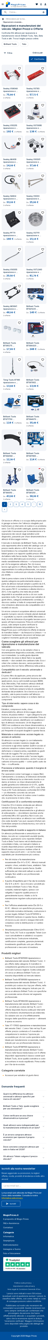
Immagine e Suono (12, 1249)
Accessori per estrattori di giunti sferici (22, 1075)
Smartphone (9, 1240)
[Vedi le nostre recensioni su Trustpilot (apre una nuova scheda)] (17, 1269)
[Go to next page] (4, 509)
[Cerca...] (24, 12)
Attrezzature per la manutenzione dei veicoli (16, 19)
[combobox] (38, 52)
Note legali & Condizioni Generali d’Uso (24, 1289)
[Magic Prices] (17, 4)
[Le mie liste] (37, 4)
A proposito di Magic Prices (16, 1219)
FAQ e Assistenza (11, 1223)
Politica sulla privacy (22, 1283)
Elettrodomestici (10, 1245)
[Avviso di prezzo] (41, 4)
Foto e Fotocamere (11, 1253)
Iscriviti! (13, 1204)
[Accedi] (45, 4)
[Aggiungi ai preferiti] (19, 68)
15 (40, 504)
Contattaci (8, 1227)
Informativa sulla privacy (12, 1198)
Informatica (8, 1236)
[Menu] (3, 4)
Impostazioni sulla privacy (24, 1286)
